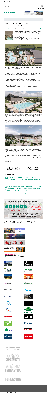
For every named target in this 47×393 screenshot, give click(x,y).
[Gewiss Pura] (33, 276)
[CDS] (33, 303)
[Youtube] (10, 4)
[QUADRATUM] (33, 263)
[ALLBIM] (14, 236)
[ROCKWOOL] (13, 316)
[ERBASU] (33, 283)
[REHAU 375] (14, 255)
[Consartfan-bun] (13, 310)
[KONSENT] (33, 323)
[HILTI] (14, 242)
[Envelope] (12, 4)
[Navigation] (20, 13)
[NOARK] (13, 323)
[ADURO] (33, 336)
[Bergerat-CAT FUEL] (13, 276)
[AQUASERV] (13, 329)
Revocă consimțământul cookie (10, 392)
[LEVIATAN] (13, 283)
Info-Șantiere (8, 28)
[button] (41, 8)
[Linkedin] (6, 4)
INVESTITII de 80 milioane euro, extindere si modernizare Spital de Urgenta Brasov (34, 168)
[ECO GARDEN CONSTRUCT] (33, 310)
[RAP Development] (13, 336)
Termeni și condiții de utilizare (9, 386)
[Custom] (8, 4)
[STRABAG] (33, 329)
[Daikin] (33, 290)
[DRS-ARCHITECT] (33, 316)
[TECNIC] (33, 13)
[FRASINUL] (13, 263)
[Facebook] (4, 4)
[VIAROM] (13, 296)
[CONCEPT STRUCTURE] (33, 296)
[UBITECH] (13, 270)
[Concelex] (14, 230)
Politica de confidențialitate (8, 387)
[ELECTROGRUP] (13, 290)
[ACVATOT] (13, 303)
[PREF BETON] (14, 249)
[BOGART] (33, 270)
